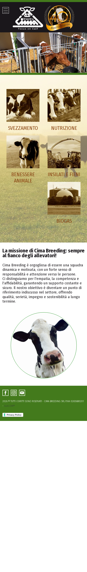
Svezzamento (23, 128)
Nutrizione (64, 128)
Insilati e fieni (64, 174)
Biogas (64, 221)
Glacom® (9, 405)
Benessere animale (23, 177)
